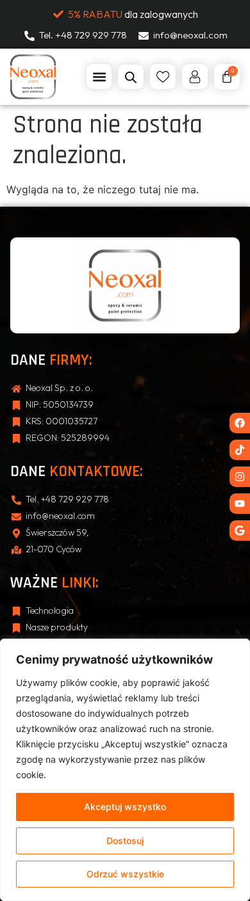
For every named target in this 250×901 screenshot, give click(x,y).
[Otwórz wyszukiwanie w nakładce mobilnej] (130, 77)
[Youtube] (239, 503)
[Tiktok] (239, 450)
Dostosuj (125, 840)
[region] (125, 770)
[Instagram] (239, 476)
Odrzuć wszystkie (125, 873)
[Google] (239, 530)
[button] (99, 76)
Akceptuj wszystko (125, 806)
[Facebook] (239, 423)
